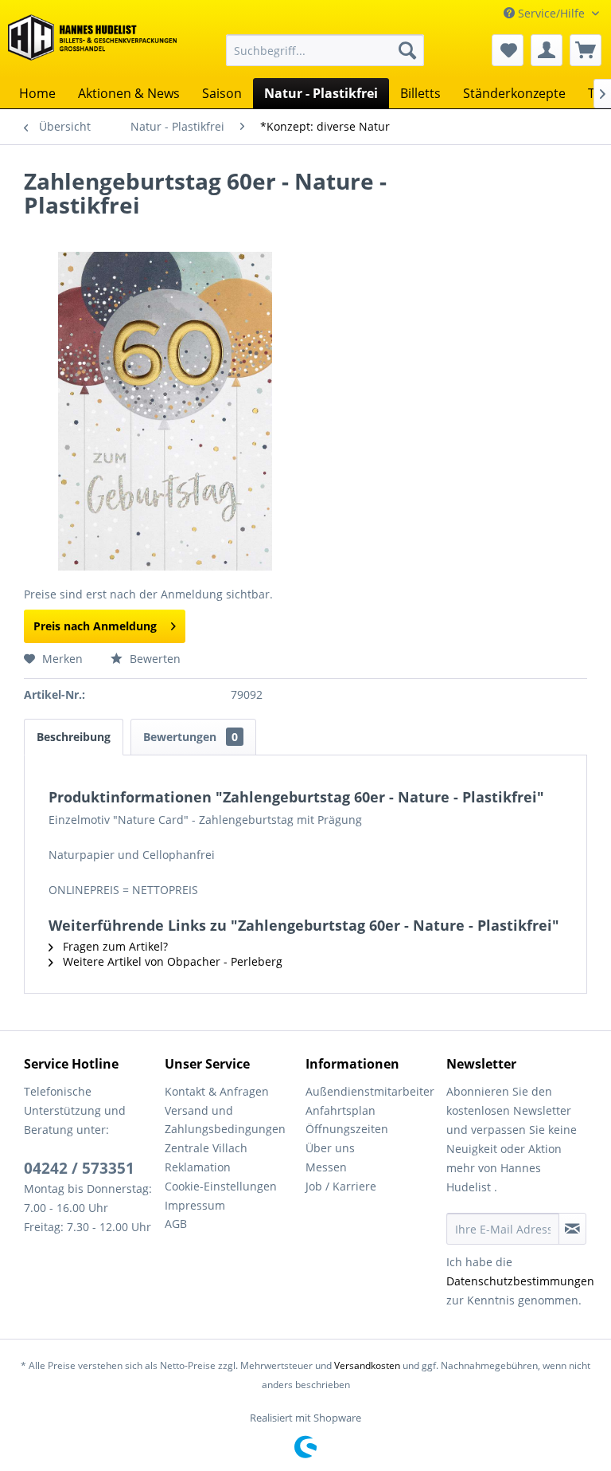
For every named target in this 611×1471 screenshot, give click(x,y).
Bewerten (153, 658)
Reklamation (198, 1167)
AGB (176, 1223)
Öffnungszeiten (347, 1128)
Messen (326, 1167)
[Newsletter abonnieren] (572, 1229)
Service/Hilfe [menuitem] (551, 13)
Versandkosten (367, 1365)
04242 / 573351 (79, 1168)
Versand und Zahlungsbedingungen (225, 1120)
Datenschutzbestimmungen (520, 1281)
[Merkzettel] (507, 50)
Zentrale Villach (206, 1147)
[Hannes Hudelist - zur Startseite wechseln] (92, 43)
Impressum (195, 1205)
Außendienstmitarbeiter (370, 1091)
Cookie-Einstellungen (221, 1186)
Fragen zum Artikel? (114, 946)
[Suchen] (407, 50)
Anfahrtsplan (341, 1110)
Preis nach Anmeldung (95, 626)
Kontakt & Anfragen (217, 1091)
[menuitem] (325, 50)
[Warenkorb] (585, 50)
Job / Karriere (341, 1186)
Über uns (330, 1147)
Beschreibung (74, 736)
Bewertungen (190, 736)
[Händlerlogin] (546, 50)
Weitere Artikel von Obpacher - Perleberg (171, 961)
